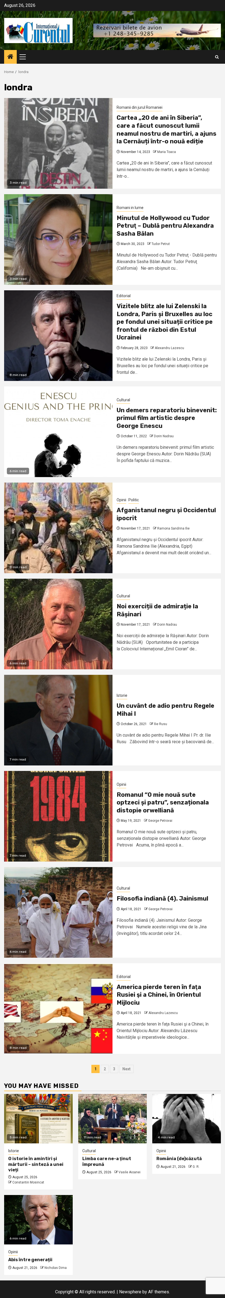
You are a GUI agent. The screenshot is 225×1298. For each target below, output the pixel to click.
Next (126, 1069)
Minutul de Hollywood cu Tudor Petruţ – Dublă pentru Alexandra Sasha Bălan (165, 225)
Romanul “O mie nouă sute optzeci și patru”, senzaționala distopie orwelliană (163, 802)
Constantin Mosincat (28, 1182)
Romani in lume (130, 207)
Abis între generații (30, 1259)
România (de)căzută (179, 1158)
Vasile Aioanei (129, 1172)
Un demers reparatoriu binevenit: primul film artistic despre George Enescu (167, 418)
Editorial (124, 296)
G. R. (196, 1167)
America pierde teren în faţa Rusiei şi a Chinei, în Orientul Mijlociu (159, 994)
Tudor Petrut (160, 244)
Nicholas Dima (55, 1268)
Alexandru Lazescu (169, 348)
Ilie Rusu (160, 724)
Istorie (122, 695)
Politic (133, 500)
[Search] (216, 57)
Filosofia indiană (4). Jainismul (162, 898)
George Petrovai (160, 821)
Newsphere (130, 1291)
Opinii (121, 500)
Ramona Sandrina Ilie (173, 528)
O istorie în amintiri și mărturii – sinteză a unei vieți (35, 1164)
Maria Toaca (166, 152)
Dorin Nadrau (164, 436)
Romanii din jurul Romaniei (139, 107)
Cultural (123, 400)
